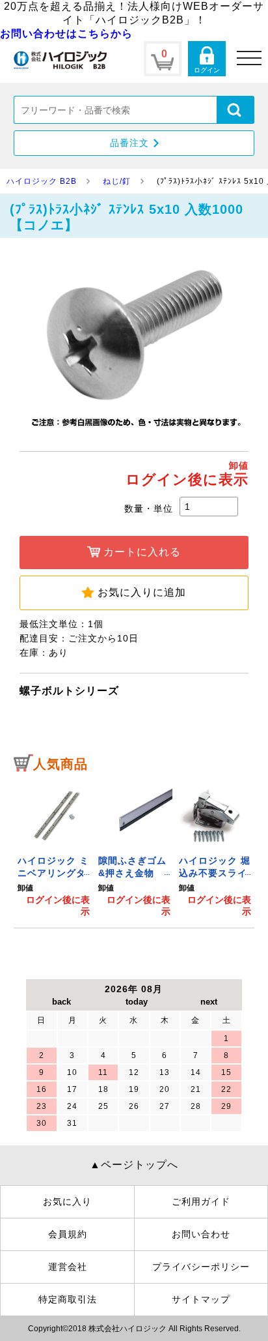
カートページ (162, 59)
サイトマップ (201, 1299)
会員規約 (67, 1234)
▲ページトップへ (134, 1164)
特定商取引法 (67, 1299)
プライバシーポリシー (201, 1266)
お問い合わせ (201, 1234)
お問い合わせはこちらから (66, 33)
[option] (54, 848)
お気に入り (67, 1201)
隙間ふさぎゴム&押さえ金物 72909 (132, 873)
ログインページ (207, 58)
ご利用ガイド (201, 1201)
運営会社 (67, 1266)
